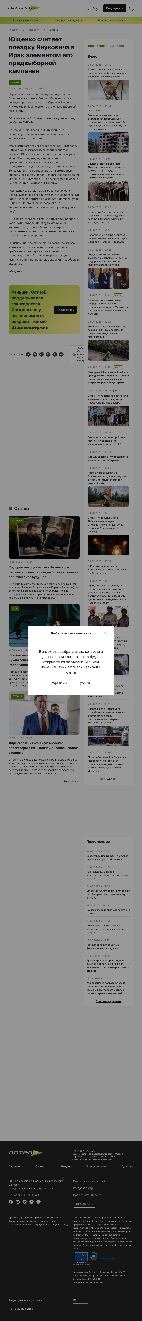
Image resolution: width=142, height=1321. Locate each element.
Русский (84, 683)
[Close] (105, 633)
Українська (59, 683)
